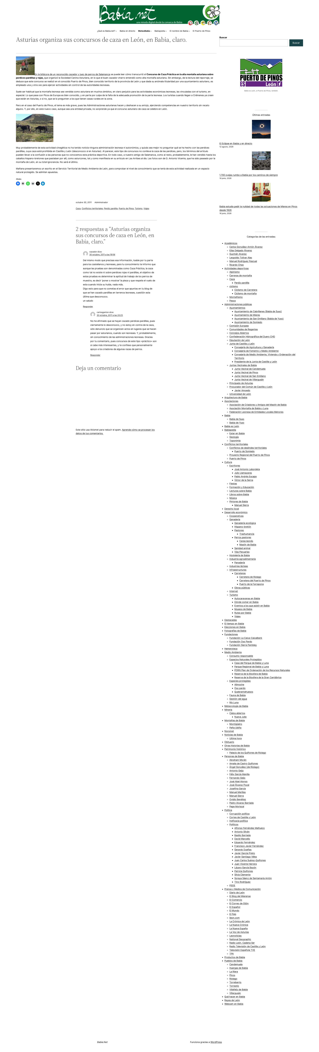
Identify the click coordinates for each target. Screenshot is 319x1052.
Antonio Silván (242, 831)
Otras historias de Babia (237, 745)
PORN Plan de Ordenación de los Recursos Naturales (262, 670)
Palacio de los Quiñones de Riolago (247, 752)
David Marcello (242, 838)
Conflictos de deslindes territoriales (248, 448)
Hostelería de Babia (239, 555)
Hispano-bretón (242, 526)
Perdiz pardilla (111, 208)
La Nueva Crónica (238, 925)
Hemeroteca (230, 648)
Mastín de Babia (247, 544)
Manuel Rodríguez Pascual (243, 261)
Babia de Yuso (236, 422)
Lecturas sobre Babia (240, 490)
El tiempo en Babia (234, 623)
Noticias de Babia (233, 734)
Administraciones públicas (238, 304)
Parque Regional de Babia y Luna (251, 666)
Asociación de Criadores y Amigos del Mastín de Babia (257, 404)
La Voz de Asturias (239, 932)
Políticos (233, 824)
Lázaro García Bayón (245, 867)
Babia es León (231, 426)
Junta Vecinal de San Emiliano (250, 376)
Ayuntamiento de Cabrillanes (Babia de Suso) (258, 311)
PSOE (232, 885)
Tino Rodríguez (242, 882)
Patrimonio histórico (235, 749)
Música (233, 498)
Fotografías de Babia (235, 630)
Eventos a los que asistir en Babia (252, 605)
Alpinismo (234, 272)
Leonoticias (235, 935)
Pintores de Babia (238, 501)
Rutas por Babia (242, 612)
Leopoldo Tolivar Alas (240, 257)
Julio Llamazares (243, 473)
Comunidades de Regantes (243, 329)
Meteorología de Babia (236, 706)
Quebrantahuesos (243, 691)
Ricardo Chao (236, 264)
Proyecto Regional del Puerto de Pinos (249, 455)
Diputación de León (239, 340)
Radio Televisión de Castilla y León (247, 946)
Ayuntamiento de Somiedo (248, 322)
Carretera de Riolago (250, 577)
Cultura (228, 462)
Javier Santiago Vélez (245, 856)
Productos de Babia (234, 957)
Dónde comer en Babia (246, 602)
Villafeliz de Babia (238, 989)
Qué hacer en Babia (234, 996)
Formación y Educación (241, 487)
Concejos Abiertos (239, 333)
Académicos (230, 243)
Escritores (234, 465)
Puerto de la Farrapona (251, 584)
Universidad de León (240, 394)
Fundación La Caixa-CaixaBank (245, 638)
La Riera (233, 971)
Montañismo (236, 297)
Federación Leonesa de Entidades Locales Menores (256, 412)
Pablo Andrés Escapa (245, 476)
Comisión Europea (239, 325)
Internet (233, 591)
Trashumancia (246, 534)
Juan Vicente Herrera (245, 864)
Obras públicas (242, 587)
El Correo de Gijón (239, 903)
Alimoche (239, 684)
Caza (78, 208)
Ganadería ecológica (245, 523)
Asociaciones (231, 401)
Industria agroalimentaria (242, 559)
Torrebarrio (235, 982)
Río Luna (234, 702)
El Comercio (235, 900)
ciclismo (233, 286)
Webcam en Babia (233, 1004)
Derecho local (231, 508)
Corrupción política (239, 813)
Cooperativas (236, 516)
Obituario (229, 742)
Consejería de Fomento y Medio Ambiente (256, 351)
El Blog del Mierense (240, 896)
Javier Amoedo (242, 390)
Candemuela (235, 964)
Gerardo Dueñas (242, 849)
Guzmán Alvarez (238, 254)
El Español (234, 907)
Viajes (146, 208)
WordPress (216, 1042)
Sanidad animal (242, 548)
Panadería (239, 562)
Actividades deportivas (236, 268)
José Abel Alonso (238, 781)
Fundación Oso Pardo (240, 641)
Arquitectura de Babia (235, 397)
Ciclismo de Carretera (245, 290)
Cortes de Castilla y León (242, 817)
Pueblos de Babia (233, 960)
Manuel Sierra (241, 505)
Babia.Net (102, 1042)
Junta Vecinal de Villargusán (249, 379)
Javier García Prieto (244, 853)
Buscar (223, 37)
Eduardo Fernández (244, 842)
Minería (228, 709)
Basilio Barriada (242, 835)
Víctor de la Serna (243, 480)
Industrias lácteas (238, 566)
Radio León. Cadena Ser (242, 942)
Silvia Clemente (242, 874)
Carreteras (240, 573)
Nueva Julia (240, 716)
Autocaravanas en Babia (247, 598)
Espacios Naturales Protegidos (245, 659)
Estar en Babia (237, 433)
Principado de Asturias (241, 383)
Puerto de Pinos (126, 208)
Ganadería (234, 519)
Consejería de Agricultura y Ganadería (254, 347)
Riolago (233, 978)
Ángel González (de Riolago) (244, 767)
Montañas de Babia (234, 720)
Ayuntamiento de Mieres (247, 315)
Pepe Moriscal (236, 806)
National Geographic (240, 939)
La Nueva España (238, 928)
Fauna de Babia (237, 695)
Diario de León (237, 892)
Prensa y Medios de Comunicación (242, 889)
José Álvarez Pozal (239, 785)
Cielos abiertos (237, 713)
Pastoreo (239, 530)
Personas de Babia (234, 756)
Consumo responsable (241, 656)
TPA (231, 953)
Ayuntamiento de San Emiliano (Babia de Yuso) (259, 318)
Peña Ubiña (235, 727)
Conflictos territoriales (92, 208)
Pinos (232, 975)
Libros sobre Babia (239, 494)
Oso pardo (239, 688)
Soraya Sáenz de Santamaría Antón (253, 878)
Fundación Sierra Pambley (243, 645)
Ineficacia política (238, 821)
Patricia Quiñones (243, 871)
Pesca (232, 300)
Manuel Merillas (237, 792)
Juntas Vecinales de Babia (243, 365)
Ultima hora (235, 738)
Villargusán (235, 993)
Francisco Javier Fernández (249, 846)
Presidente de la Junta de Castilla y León (255, 361)
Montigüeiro (235, 724)
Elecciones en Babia (234, 627)
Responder (88, 306)
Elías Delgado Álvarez (240, 250)
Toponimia (234, 440)
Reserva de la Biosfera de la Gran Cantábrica (257, 677)
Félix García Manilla (239, 774)
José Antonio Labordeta (247, 469)
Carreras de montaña (240, 275)
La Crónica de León (239, 921)
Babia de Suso (236, 419)
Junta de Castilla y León (242, 343)
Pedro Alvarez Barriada (241, 803)
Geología (234, 437)
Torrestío (234, 986)
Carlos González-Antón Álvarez (246, 247)
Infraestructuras (237, 569)
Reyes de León (232, 1000)
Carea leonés (246, 541)
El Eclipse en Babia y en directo (235, 143)
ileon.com (234, 917)
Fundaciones (231, 634)
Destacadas (230, 620)
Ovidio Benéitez (237, 799)
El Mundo (234, 910)
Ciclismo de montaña (245, 293)
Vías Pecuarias (241, 552)
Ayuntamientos (237, 307)
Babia (227, 415)
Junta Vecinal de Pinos (246, 372)
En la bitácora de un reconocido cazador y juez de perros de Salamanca (72, 74)
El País (232, 914)
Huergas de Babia (238, 968)
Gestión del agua (238, 699)
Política (228, 810)
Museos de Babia (243, 609)
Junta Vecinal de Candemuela (249, 369)
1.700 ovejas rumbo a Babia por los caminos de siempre (248, 175)
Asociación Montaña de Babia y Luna (248, 408)
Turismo (138, 208)
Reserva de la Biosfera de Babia (251, 674)
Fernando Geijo (237, 778)
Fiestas (233, 483)
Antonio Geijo (236, 770)
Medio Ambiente (233, 652)
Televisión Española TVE (242, 950)
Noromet (229, 731)
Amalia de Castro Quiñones (243, 763)
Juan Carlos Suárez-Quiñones (250, 860)
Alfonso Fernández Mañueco (249, 828)
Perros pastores (242, 537)
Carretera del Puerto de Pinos (255, 580)
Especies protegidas (240, 681)
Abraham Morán (237, 760)
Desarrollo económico (235, 512)
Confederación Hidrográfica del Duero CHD (252, 336)
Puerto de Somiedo (244, 451)
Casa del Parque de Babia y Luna (251, 663)
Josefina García (237, 788)
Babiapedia (230, 430)
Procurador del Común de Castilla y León (250, 386)
